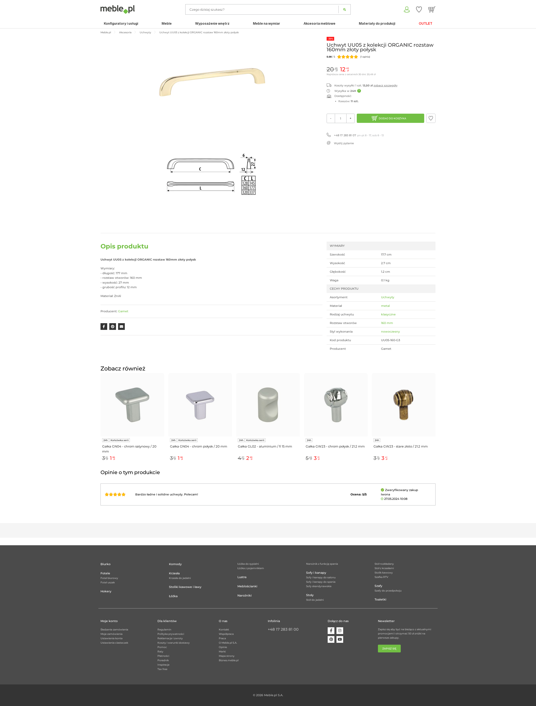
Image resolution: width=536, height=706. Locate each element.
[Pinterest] (331, 639)
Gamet (123, 311)
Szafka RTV (381, 577)
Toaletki (380, 599)
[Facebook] (331, 630)
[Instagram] (339, 630)
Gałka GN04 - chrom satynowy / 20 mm (129, 448)
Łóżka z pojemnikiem (250, 568)
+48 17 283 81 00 (283, 629)
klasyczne (388, 314)
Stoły (310, 595)
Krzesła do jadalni (180, 578)
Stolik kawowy (384, 572)
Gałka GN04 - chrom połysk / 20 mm (198, 446)
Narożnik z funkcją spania (322, 563)
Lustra (241, 577)
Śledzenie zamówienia (114, 629)
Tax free (162, 669)
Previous (99, 422)
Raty (160, 651)
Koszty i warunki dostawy (173, 642)
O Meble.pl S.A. (228, 642)
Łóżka (173, 596)
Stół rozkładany (384, 563)
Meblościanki (247, 586)
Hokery (105, 591)
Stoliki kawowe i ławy (185, 587)
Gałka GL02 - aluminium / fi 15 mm (265, 446)
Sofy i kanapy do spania (320, 581)
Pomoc (162, 647)
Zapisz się (389, 648)
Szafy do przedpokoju (388, 590)
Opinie (223, 647)
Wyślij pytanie (344, 143)
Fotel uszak (107, 582)
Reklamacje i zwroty (170, 638)
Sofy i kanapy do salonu (321, 577)
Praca (222, 638)
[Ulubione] (419, 9)
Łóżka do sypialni (248, 563)
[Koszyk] (432, 9)
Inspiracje (163, 664)
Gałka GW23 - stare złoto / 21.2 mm (401, 446)
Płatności (163, 655)
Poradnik (163, 660)
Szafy (378, 586)
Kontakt (224, 629)
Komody (175, 564)
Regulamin (164, 629)
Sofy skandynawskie (318, 586)
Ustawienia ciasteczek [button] (114, 642)
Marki (222, 651)
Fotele (105, 573)
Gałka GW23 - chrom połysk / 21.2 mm (335, 446)
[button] (431, 118)
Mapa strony (226, 655)
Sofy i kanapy (316, 573)
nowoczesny (390, 331)
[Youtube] (339, 639)
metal (385, 306)
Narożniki (244, 595)
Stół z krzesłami (384, 568)
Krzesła (174, 573)
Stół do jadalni (315, 599)
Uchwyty (387, 297)
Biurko (105, 564)
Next (436, 422)
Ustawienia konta (111, 638)
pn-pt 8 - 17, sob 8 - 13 (359, 135)
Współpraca (226, 633)
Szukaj (344, 9)
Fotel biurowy (109, 578)
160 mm (387, 323)
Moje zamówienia (111, 633)
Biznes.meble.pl (228, 660)
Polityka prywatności (170, 633)
